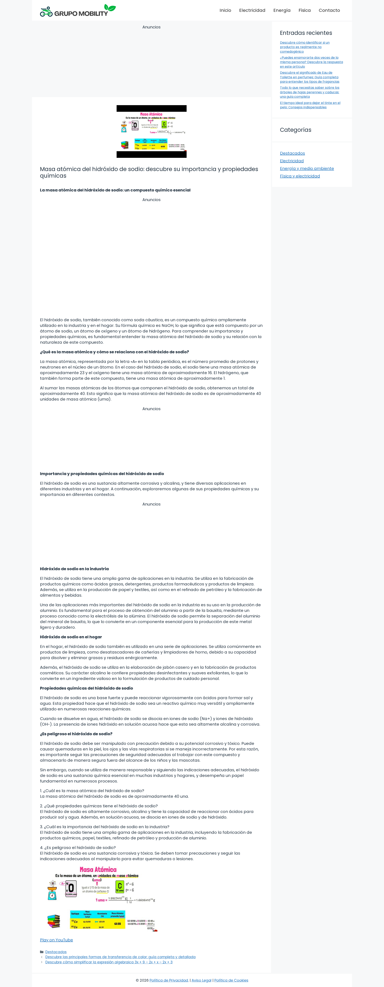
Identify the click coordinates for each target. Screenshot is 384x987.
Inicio (225, 10)
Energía (282, 10)
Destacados (56, 952)
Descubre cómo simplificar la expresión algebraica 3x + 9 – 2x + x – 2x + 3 (109, 962)
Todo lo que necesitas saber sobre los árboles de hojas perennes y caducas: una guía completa (309, 92)
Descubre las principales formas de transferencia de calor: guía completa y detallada (120, 957)
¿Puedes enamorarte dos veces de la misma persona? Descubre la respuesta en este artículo (311, 62)
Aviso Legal (201, 980)
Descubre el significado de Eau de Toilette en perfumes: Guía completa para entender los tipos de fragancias (309, 77)
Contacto (329, 10)
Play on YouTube (56, 940)
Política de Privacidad (169, 980)
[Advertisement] (151, 62)
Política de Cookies (231, 980)
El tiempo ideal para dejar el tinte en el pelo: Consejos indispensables (310, 105)
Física (305, 10)
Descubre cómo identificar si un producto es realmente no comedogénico (305, 47)
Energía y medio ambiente (307, 168)
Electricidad (252, 10)
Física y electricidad (300, 176)
